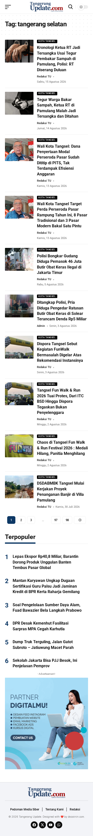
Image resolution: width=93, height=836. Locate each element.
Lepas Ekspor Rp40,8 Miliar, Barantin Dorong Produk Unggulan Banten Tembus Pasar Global (45, 562)
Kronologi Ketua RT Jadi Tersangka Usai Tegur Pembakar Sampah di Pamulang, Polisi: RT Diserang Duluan (58, 58)
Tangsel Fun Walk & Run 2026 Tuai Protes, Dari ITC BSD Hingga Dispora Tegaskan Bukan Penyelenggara (60, 401)
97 (56, 520)
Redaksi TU (44, 76)
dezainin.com (76, 816)
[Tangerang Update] (46, 7)
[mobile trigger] (9, 7)
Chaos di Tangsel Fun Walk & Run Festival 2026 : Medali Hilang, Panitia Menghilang (62, 448)
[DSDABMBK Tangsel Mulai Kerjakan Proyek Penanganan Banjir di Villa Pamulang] (19, 486)
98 (67, 520)
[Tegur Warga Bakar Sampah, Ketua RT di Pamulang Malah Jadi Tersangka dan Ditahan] (19, 103)
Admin (41, 326)
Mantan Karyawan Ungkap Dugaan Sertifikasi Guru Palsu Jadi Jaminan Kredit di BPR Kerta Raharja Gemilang (46, 586)
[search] (70, 6)
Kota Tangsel (47, 41)
